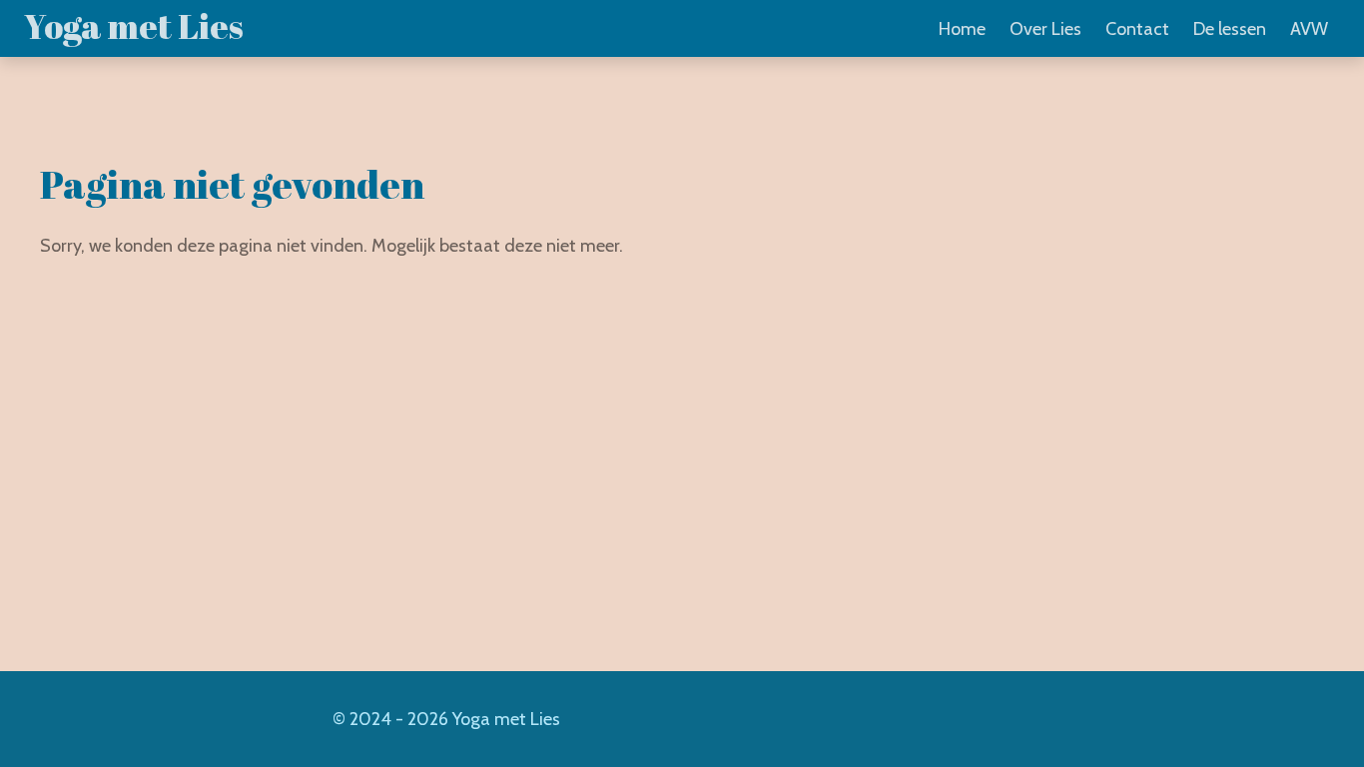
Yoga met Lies (134, 25)
